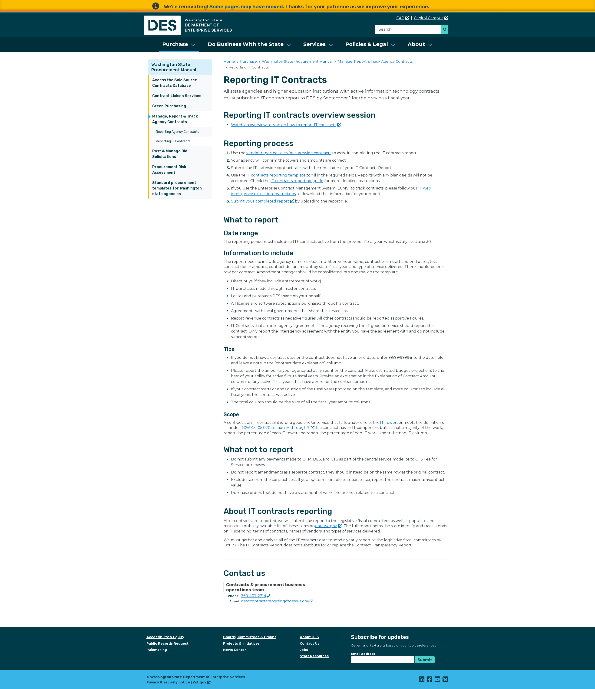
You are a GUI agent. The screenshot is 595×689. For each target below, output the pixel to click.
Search (446, 30)
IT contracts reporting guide (297, 181)
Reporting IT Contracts (173, 141)
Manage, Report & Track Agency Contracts (175, 119)
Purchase (175, 44)
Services (314, 44)
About (416, 44)
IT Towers (389, 422)
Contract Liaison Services (176, 96)
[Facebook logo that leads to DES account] (430, 680)
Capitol (428, 18)
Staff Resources (314, 656)
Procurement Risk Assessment (169, 170)
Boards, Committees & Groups (249, 637)
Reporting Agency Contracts (177, 132)
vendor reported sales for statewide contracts (288, 153)
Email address (363, 654)
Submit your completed (260, 201)
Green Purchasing (169, 106)
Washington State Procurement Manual (173, 67)
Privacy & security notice (168, 682)
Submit (424, 660)
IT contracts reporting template (276, 175)
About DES (309, 637)
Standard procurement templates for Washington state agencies (177, 188)
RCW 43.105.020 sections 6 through (275, 427)
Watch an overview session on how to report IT (283, 125)
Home (229, 61)
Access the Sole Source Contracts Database (174, 83)
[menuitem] (179, 44)
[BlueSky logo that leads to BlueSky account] (446, 680)
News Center (234, 650)
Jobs (304, 650)
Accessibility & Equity (165, 637)
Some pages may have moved (246, 6)
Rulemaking (156, 650)
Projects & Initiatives (241, 643)
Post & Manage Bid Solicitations (169, 154)
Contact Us (309, 643)
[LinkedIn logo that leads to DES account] (422, 680)
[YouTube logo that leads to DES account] (438, 680)
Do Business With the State (246, 44)
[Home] (188, 18)
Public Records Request (167, 643)
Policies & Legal (366, 44)
